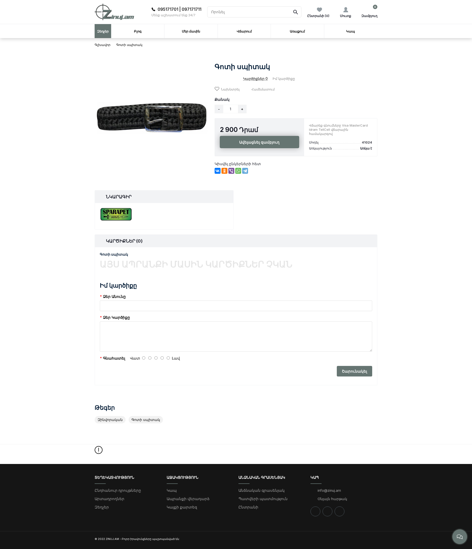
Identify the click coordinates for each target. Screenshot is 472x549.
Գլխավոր (102, 45)
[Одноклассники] (224, 171)
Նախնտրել (230, 89)
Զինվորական (110, 420)
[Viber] (231, 171)
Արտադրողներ (109, 498)
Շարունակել (354, 371)
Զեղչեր (102, 507)
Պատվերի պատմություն (263, 498)
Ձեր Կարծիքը (116, 317)
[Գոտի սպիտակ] (152, 117)
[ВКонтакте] (218, 171)
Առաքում (297, 31)
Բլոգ (138, 31)
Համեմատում (263, 89)
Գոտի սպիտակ (129, 45)
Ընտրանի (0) (318, 16)
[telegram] (339, 511)
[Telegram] (245, 171)
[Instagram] (327, 511)
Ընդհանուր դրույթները (118, 490)
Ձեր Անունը (114, 296)
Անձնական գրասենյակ (261, 490)
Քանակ (222, 99)
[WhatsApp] (238, 171)
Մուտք (345, 16)
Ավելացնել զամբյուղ (259, 142)
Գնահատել (114, 358)
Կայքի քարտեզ (182, 507)
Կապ (350, 31)
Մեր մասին (191, 31)
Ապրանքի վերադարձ (188, 498)
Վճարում (244, 31)
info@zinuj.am (329, 490)
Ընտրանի (248, 507)
